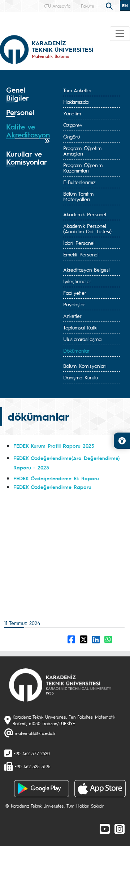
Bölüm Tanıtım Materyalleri (78, 196)
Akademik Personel (84, 214)
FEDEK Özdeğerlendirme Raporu (52, 487)
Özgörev (72, 125)
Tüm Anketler (77, 90)
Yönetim (72, 113)
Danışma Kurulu (80, 377)
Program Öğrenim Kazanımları (83, 168)
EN (125, 5)
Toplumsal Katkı (80, 327)
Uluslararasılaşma (82, 339)
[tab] (28, 94)
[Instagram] (119, 828)
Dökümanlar (76, 350)
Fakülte (87, 6)
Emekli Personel (81, 254)
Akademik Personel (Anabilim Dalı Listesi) (87, 228)
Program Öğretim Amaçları (82, 151)
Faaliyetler (74, 292)
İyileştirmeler (77, 281)
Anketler (72, 315)
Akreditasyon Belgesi (86, 269)
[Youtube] (105, 828)
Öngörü (71, 136)
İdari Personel (79, 242)
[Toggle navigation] (120, 33)
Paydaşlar (74, 304)
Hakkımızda (75, 101)
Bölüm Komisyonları (85, 365)
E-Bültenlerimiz (79, 182)
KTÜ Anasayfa (56, 6)
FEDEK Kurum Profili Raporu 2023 (53, 445)
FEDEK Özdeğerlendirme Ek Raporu (56, 478)
